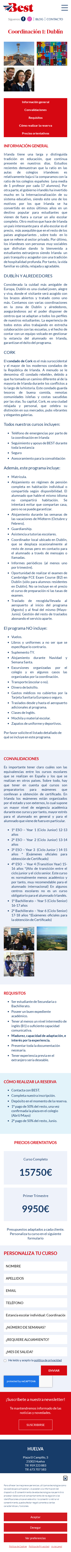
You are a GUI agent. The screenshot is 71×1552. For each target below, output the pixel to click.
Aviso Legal (56, 1546)
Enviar (53, 1370)
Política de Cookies (18, 1546)
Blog (39, 19)
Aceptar (35, 1517)
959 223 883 (38, 1465)
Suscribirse (36, 1425)
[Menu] (64, 8)
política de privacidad (48, 1360)
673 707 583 (38, 1469)
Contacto (55, 19)
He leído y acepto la (35, 1360)
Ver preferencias (35, 1538)
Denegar (35, 1527)
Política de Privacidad (39, 1546)
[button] (65, 1478)
